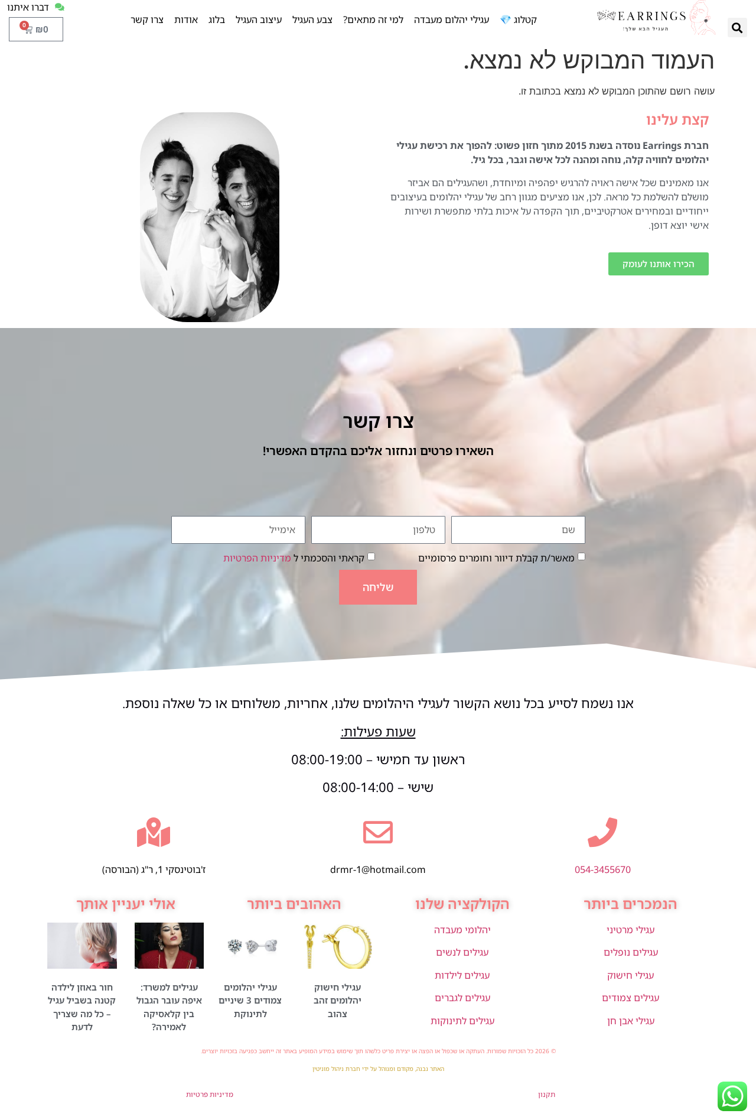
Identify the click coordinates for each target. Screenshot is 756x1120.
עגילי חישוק (630, 975)
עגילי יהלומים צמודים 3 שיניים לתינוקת (250, 1000)
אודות (186, 19)
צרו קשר (147, 19)
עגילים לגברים (462, 997)
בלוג (216, 19)
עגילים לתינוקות (462, 1020)
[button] (737, 27)
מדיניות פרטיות (209, 1094)
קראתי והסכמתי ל (293, 557)
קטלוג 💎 (518, 19)
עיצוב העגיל (259, 19)
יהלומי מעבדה (462, 929)
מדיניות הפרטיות (257, 557)
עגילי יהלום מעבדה (451, 19)
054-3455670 (603, 869)
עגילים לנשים (462, 952)
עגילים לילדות (462, 975)
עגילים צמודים (630, 997)
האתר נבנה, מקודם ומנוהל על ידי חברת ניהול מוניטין (378, 1068)
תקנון (546, 1094)
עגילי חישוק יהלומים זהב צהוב (337, 1000)
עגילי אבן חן (630, 1020)
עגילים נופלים (631, 952)
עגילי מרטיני (630, 929)
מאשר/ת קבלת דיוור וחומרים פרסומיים (496, 557)
